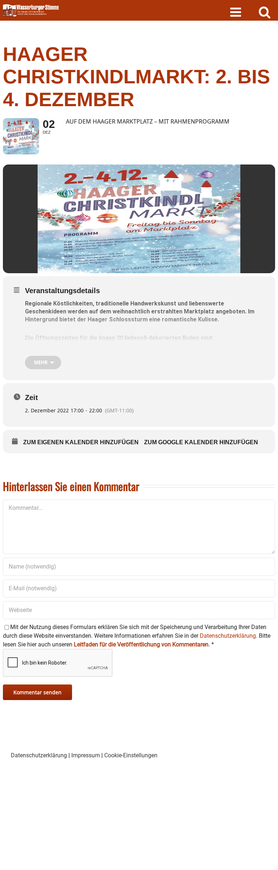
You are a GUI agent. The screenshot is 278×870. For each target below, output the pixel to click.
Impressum (85, 755)
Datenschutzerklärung (39, 755)
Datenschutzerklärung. (228, 635)
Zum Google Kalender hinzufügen (201, 442)
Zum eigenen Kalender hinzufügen (81, 442)
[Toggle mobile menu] (236, 11)
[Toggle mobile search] (265, 11)
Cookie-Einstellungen (130, 755)
